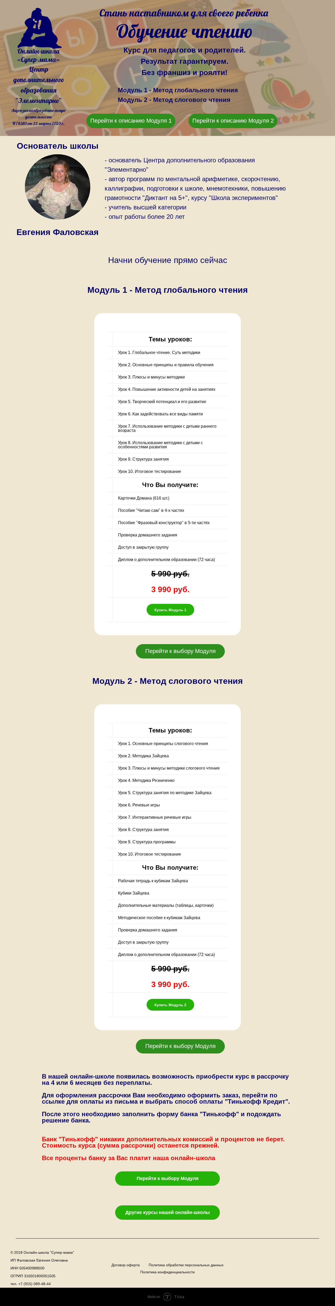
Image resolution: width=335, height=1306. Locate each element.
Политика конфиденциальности (167, 1272)
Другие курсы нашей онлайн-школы (167, 1212)
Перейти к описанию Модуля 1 (131, 120)
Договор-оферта (125, 1265)
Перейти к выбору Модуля (180, 651)
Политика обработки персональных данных (186, 1265)
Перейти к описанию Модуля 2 (233, 120)
